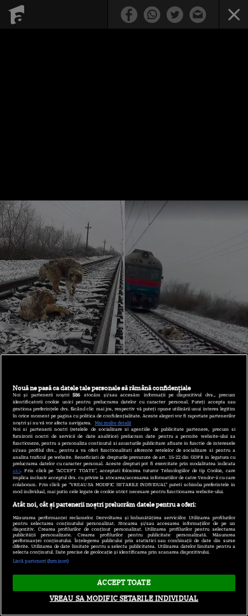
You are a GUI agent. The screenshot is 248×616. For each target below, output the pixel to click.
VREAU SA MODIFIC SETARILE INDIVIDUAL (124, 598)
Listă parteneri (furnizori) (41, 561)
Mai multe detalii (113, 423)
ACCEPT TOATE (123, 582)
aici (16, 470)
